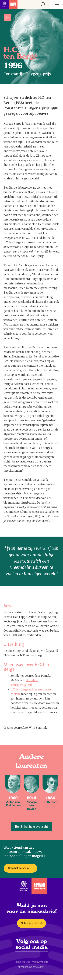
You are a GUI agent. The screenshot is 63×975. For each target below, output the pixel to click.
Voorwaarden (40, 962)
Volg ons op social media (31, 944)
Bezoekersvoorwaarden (31, 967)
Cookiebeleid (22, 962)
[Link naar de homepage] (9, 4)
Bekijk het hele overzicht (31, 827)
